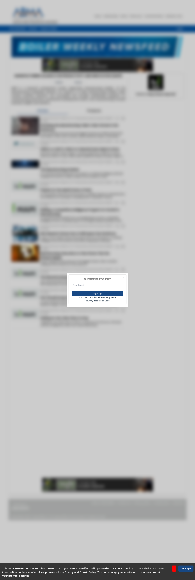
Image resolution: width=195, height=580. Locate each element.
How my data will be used (98, 300)
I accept (186, 568)
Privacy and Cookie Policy (80, 572)
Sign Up (97, 293)
